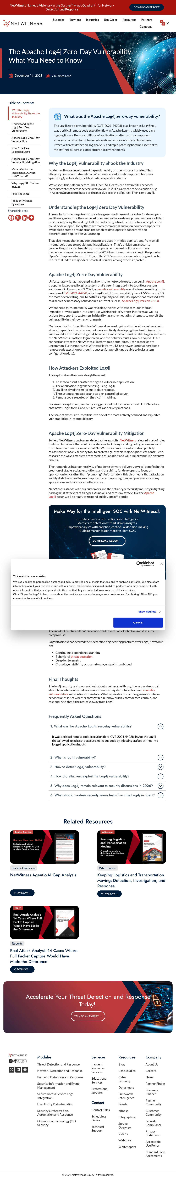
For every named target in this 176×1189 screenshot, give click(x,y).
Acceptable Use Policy (153, 1143)
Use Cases (110, 20)
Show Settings (147, 611)
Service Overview (23, 868)
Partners (146, 20)
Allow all (138, 622)
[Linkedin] (25, 218)
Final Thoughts (20, 193)
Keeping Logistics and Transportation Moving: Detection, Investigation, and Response (131, 880)
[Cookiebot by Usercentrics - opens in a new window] (139, 564)
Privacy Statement (153, 1133)
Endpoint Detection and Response (60, 1077)
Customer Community (154, 1113)
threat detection (81, 656)
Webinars (124, 1140)
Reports (17, 943)
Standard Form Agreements (156, 1154)
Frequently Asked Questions (22, 202)
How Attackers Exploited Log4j (21, 150)
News (149, 1077)
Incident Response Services (97, 1068)
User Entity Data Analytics (55, 1104)
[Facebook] (11, 218)
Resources (129, 20)
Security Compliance (154, 1123)
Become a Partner (152, 1092)
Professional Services (99, 1091)
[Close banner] (161, 564)
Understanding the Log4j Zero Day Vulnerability (23, 127)
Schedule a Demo (98, 1118)
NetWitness (128, 440)
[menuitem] (164, 22)
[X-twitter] (11, 1070)
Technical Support (97, 1128)
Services (75, 20)
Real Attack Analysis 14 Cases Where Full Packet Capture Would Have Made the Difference (44, 955)
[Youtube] (25, 1070)
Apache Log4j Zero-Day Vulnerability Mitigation (26, 160)
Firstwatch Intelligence (126, 1096)
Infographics (126, 1117)
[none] (166, 23)
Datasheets (126, 1087)
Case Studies (127, 1071)
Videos (123, 1134)
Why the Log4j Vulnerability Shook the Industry (26, 113)
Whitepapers (108, 868)
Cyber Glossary (124, 1079)
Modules (58, 20)
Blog (121, 1064)
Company (146, 26)
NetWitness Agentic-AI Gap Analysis (43, 875)
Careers (151, 1071)
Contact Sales (100, 1110)
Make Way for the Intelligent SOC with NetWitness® (24, 172)
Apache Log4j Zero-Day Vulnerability (26, 139)
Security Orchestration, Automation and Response (55, 1113)
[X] (18, 218)
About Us (152, 1064)
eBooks (123, 1111)
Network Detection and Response (59, 1071)
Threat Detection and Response (58, 1064)
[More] (31, 218)
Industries (92, 20)
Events (123, 1104)
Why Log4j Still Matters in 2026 (25, 184)
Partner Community (154, 1102)
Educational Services (99, 1080)
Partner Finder (155, 1083)
